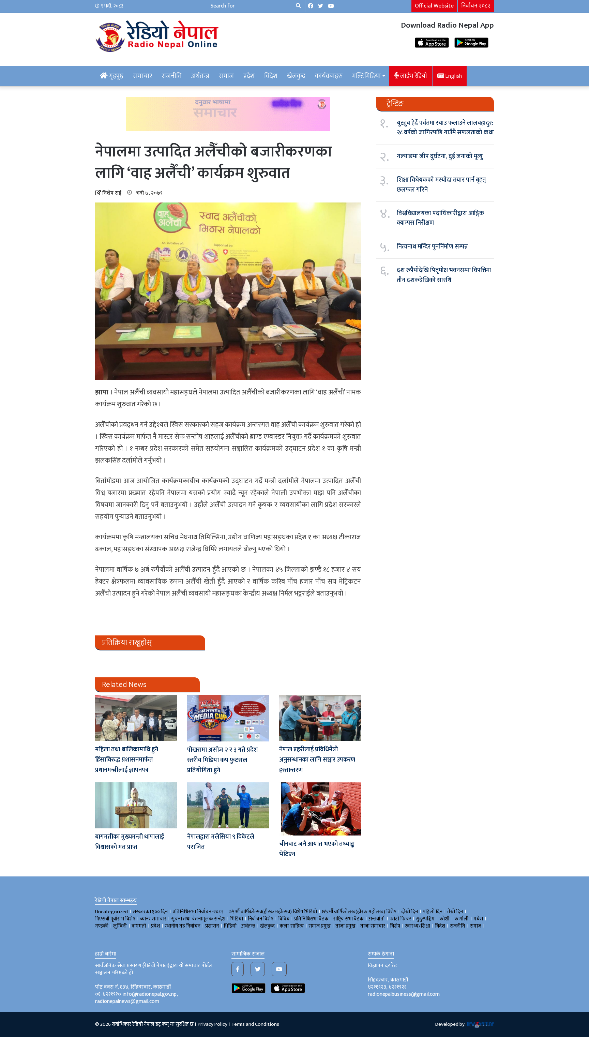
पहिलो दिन (432, 911)
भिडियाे (236, 918)
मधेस (478, 918)
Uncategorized (111, 911)
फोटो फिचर (400, 918)
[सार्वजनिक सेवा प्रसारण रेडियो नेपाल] (158, 35)
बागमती (139, 926)
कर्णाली (461, 918)
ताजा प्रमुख (345, 926)
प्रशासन (212, 926)
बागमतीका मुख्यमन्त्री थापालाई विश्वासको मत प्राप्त (129, 842)
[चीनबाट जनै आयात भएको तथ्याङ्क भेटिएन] (320, 809)
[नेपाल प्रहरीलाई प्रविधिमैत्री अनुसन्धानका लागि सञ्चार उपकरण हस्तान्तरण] (320, 718)
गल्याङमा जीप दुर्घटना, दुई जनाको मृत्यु (440, 156)
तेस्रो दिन (455, 911)
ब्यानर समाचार (153, 918)
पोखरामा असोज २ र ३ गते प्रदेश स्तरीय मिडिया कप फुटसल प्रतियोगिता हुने (222, 760)
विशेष (395, 926)
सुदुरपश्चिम (425, 918)
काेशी (444, 918)
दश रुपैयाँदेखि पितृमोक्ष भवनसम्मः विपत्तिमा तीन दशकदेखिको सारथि (444, 275)
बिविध (283, 918)
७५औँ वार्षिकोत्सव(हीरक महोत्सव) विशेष (359, 911)
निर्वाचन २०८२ (475, 6)
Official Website (434, 6)
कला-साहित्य (292, 926)
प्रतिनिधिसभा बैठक (311, 918)
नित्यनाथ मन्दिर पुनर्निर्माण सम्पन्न (432, 247)
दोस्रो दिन (409, 911)
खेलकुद (296, 76)
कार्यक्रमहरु (329, 76)
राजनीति (172, 76)
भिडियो (230, 926)
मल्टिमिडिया (366, 76)
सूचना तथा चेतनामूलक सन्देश (198, 918)
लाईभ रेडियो (413, 76)
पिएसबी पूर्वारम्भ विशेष (115, 918)
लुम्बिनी (120, 926)
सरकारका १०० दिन (150, 911)
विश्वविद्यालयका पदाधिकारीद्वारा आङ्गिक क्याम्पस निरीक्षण (440, 218)
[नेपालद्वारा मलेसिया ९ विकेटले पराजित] (228, 805)
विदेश (270, 76)
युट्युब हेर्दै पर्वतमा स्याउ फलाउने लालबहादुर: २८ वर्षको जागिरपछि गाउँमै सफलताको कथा (445, 128)
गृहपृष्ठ (115, 76)
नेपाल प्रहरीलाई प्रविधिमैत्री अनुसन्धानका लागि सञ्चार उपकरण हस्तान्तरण (317, 760)
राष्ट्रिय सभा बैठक (348, 918)
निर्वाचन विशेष (260, 918)
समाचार (142, 76)
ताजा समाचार (372, 926)
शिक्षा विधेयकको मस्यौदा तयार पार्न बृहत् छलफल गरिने (441, 185)
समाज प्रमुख (319, 926)
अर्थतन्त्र (200, 76)
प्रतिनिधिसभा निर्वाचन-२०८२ (198, 911)
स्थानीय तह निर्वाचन (182, 926)
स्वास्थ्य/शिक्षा (417, 926)
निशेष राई (111, 193)
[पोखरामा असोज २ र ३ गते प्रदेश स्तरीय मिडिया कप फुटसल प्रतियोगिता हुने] (228, 718)
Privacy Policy (212, 1024)
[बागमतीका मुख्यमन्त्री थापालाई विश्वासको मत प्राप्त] (136, 805)
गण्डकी (101, 926)
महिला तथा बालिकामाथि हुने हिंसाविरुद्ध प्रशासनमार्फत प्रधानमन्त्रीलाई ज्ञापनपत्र (126, 760)
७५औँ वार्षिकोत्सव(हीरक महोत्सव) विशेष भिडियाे (272, 911)
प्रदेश (249, 76)
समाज (226, 76)
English (453, 76)
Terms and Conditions (255, 1024)
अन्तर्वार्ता (376, 918)
